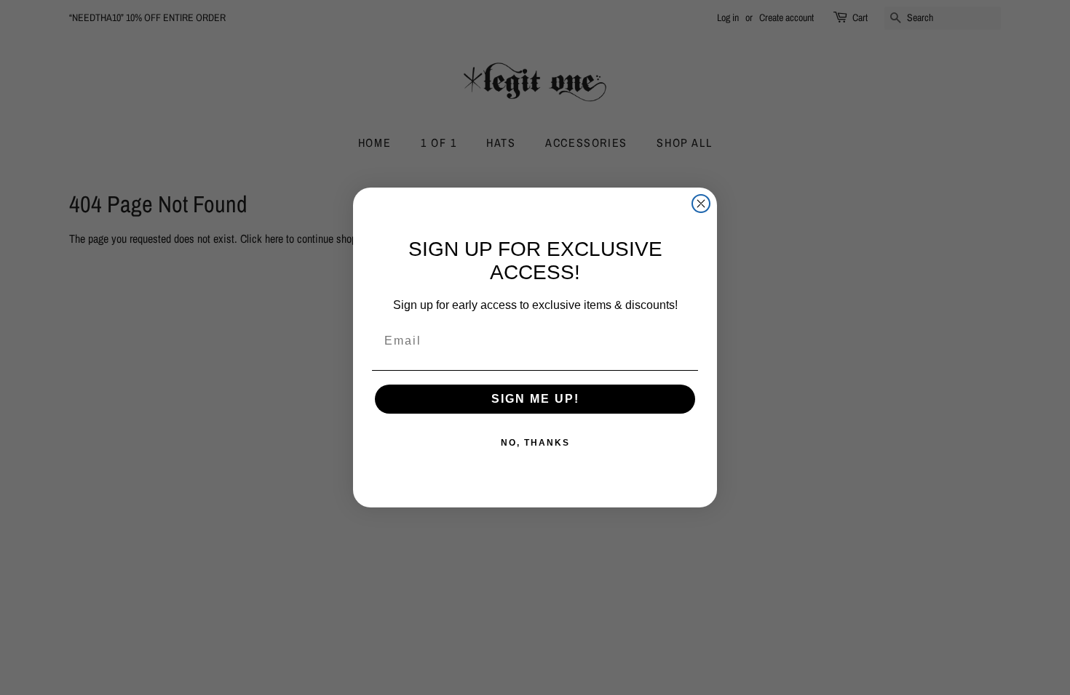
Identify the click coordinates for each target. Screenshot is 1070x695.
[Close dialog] (701, 203)
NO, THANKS (535, 443)
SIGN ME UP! (535, 399)
